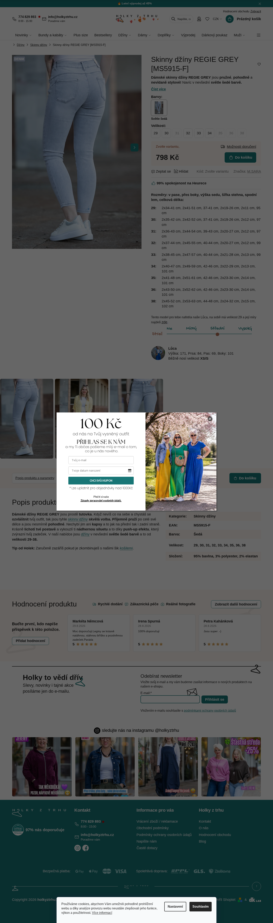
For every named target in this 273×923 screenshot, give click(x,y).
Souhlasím (200, 906)
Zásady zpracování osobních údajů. (101, 500)
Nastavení (175, 906)
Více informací (102, 912)
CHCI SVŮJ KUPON (101, 480)
